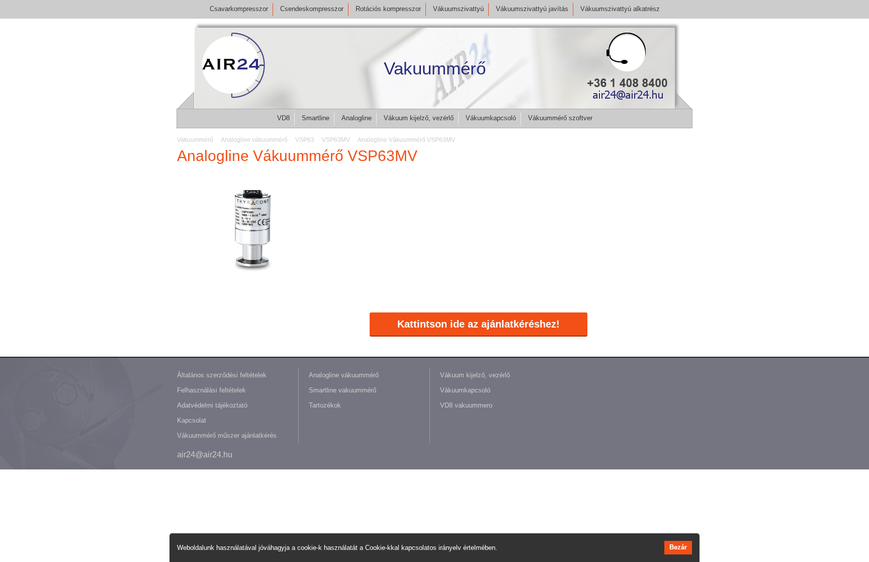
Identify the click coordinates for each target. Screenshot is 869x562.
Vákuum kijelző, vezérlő (419, 118)
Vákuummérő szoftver (560, 118)
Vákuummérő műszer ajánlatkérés (227, 435)
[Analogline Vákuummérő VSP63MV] (252, 281)
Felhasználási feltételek (211, 390)
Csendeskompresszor (311, 9)
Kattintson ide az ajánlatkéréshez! (478, 324)
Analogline (356, 118)
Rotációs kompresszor (388, 9)
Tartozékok (325, 405)
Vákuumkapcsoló (491, 118)
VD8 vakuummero (466, 405)
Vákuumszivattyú (458, 9)
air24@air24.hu (204, 454)
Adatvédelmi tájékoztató (212, 405)
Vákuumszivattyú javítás (532, 9)
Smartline (315, 118)
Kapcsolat (191, 420)
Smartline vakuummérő (342, 390)
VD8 (283, 118)
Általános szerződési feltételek (222, 375)
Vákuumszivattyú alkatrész (620, 9)
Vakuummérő (435, 68)
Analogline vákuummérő (344, 375)
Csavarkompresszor (239, 9)
